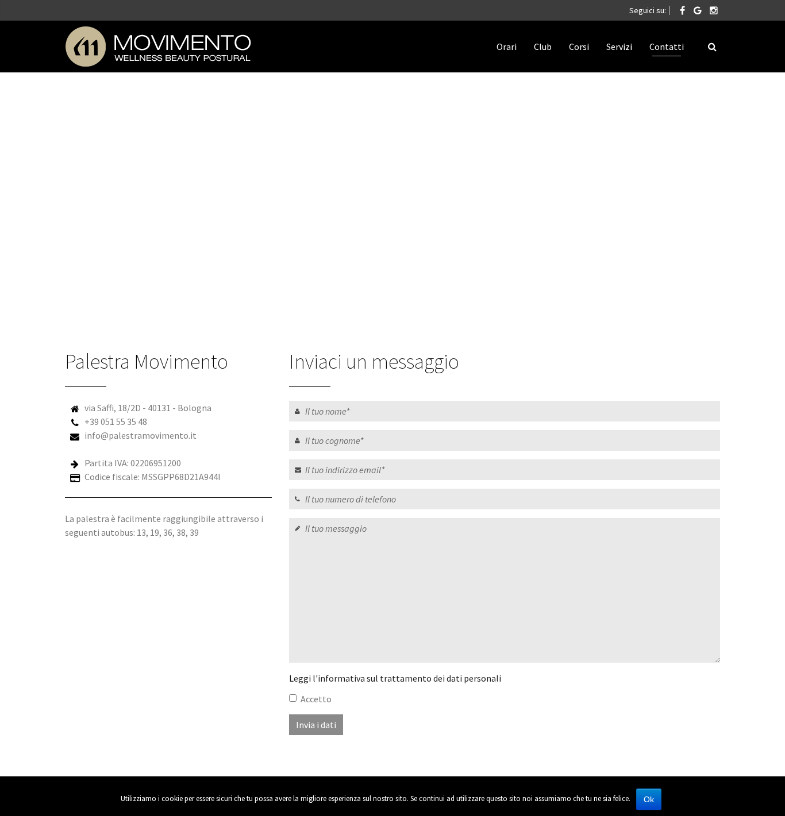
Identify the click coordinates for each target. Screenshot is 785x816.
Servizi (619, 46)
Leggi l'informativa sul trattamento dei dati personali (395, 678)
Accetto (316, 699)
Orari (507, 46)
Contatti (666, 46)
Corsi (579, 46)
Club (543, 46)
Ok (649, 799)
